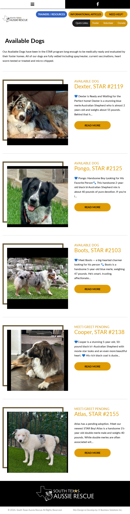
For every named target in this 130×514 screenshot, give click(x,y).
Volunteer (108, 23)
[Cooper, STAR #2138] (37, 360)
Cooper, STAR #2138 (99, 332)
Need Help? (116, 14)
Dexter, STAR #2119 (98, 86)
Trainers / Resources (51, 14)
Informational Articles (85, 14)
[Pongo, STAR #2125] (37, 196)
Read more (92, 125)
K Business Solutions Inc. (110, 510)
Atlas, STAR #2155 (96, 414)
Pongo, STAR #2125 (98, 168)
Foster (95, 23)
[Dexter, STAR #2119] (37, 114)
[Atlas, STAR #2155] (37, 442)
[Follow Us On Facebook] (97, 4)
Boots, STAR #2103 (97, 250)
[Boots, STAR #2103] (37, 278)
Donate (121, 23)
